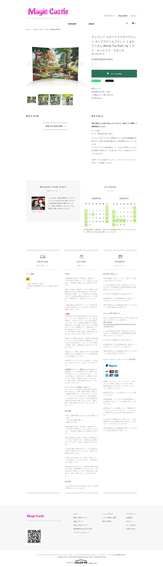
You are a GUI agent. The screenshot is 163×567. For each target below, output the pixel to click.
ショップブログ (107, 514)
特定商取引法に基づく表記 (100, 91)
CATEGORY (72, 24)
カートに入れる (116, 73)
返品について (96, 88)
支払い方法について (80, 525)
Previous (29, 64)
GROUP (91, 24)
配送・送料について (80, 517)
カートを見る (130, 525)
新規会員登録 (122, 16)
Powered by (70, 562)
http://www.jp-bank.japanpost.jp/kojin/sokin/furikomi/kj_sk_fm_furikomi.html (119, 324)
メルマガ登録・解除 (109, 517)
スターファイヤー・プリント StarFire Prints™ (47, 29)
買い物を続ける (96, 98)
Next (81, 64)
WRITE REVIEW (54, 126)
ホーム (28, 29)
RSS (103, 521)
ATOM (109, 521)
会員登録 (129, 517)
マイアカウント (109, 16)
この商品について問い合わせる (102, 95)
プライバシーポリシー (81, 532)
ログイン (134, 16)
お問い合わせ (130, 529)
